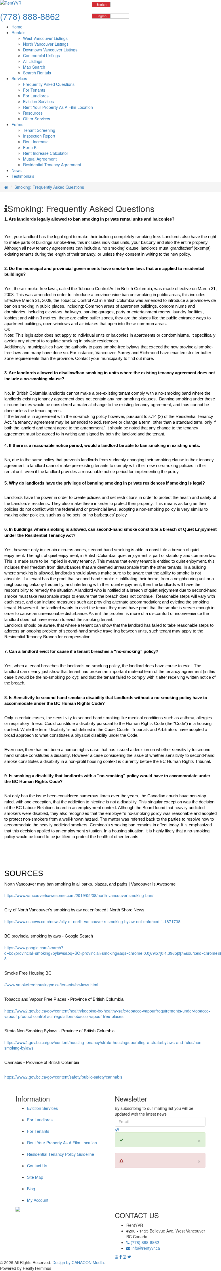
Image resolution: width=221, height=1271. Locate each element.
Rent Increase (36, 141)
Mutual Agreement (40, 159)
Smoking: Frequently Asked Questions (49, 187)
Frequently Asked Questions (49, 84)
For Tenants (34, 90)
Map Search (34, 67)
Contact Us (37, 1165)
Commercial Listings (41, 55)
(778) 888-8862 (144, 1242)
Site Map (35, 1177)
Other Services (36, 118)
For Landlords (36, 96)
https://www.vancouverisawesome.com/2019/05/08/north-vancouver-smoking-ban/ (78, 895)
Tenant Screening (39, 130)
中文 (120, 4)
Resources (33, 113)
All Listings (32, 61)
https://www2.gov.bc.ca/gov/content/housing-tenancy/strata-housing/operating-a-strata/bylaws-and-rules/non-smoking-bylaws (103, 1045)
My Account (37, 1200)
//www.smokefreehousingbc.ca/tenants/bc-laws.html (51, 985)
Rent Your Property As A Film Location (58, 107)
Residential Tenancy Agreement (52, 164)
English (101, 4)
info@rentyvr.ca (146, 1248)
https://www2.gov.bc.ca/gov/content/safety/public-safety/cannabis (63, 1077)
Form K (30, 147)
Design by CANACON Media (78, 1262)
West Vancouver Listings (45, 38)
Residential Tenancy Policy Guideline (60, 1154)
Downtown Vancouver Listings (50, 50)
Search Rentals (37, 73)
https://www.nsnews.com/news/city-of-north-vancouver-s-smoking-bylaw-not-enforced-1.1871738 (92, 921)
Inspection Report (39, 136)
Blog (31, 1188)
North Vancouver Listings (45, 44)
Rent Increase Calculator (45, 153)
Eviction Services (38, 101)
